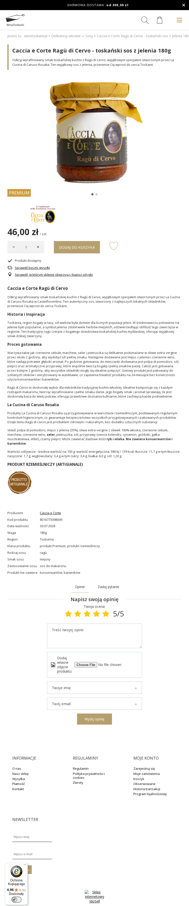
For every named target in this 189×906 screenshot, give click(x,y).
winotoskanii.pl (35, 36)
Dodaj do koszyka (77, 247)
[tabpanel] (94, 132)
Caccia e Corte (50, 513)
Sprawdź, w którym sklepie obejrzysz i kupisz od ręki (54, 275)
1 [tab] (92, 194)
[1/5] (68, 614)
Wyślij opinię (94, 719)
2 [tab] (96, 194)
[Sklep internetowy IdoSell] (94, 901)
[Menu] (25, 866)
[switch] (16, 900)
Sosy (89, 36)
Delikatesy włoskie (66, 36)
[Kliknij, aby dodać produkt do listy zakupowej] (113, 245)
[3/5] (87, 614)
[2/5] (77, 614)
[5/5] (105, 614)
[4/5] (96, 614)
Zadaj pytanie (108, 586)
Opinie (80, 586)
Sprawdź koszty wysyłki (32, 268)
